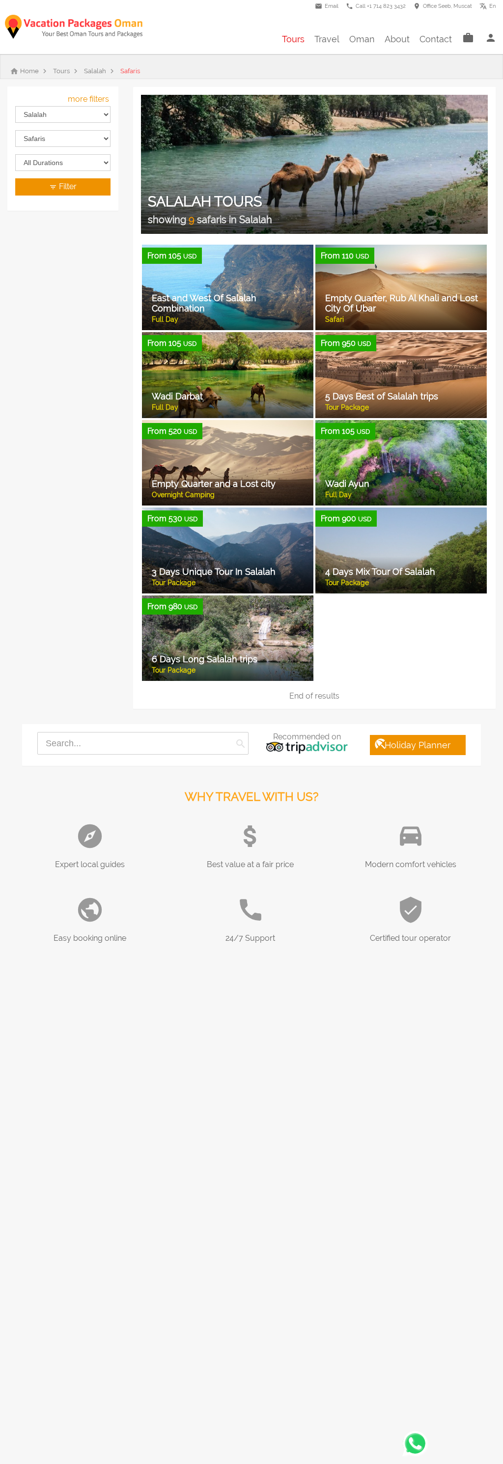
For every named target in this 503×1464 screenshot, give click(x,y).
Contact (435, 39)
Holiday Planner (412, 744)
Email (326, 6)
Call (376, 6)
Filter (63, 186)
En (490, 5)
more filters (88, 99)
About (397, 39)
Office (442, 6)
